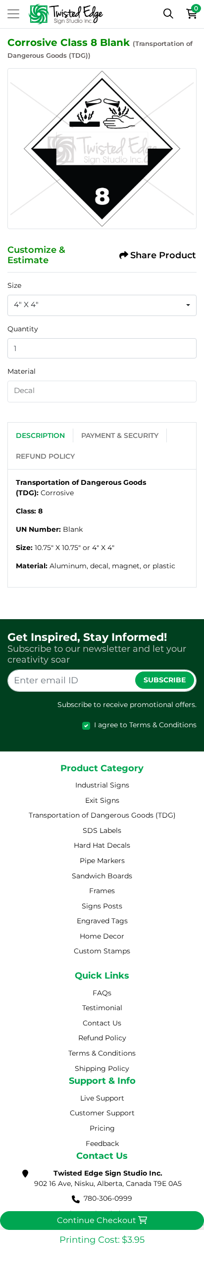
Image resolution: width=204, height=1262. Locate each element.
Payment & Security (119, 435)
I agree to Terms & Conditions (145, 724)
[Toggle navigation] (13, 13)
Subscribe (165, 679)
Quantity (22, 328)
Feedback (102, 1143)
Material (21, 371)
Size (14, 285)
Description (40, 435)
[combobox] (102, 305)
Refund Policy (45, 456)
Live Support (102, 1098)
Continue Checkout (97, 1220)
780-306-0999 (108, 1198)
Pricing (102, 1128)
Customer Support (102, 1112)
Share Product (163, 255)
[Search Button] (168, 13)
